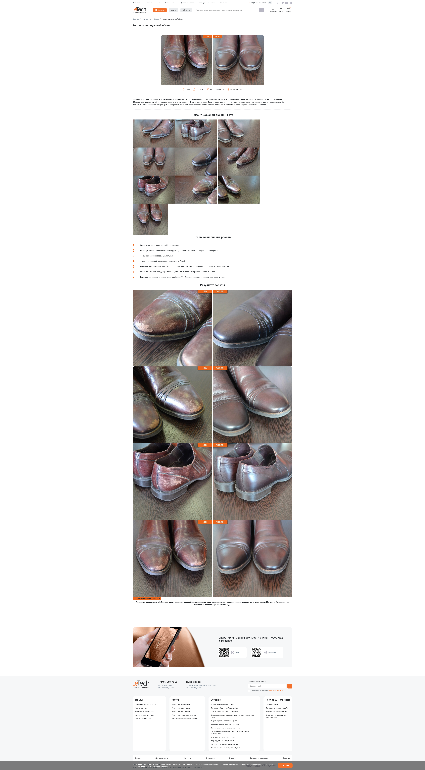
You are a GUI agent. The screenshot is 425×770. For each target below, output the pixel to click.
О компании (137, 3)
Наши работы (170, 3)
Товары (139, 699)
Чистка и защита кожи (143, 719)
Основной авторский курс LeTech (223, 704)
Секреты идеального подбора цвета (224, 721)
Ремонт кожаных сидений (181, 711)
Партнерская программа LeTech (277, 708)
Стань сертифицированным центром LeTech (276, 716)
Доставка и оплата (188, 3)
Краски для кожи (141, 708)
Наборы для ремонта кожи (145, 711)
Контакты (223, 3)
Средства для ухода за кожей (145, 704)
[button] (270, 2)
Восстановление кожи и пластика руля (225, 724)
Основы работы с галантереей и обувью (225, 748)
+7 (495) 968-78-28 (258, 3)
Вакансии (286, 758)
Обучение (216, 699)
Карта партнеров (272, 704)
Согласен (285, 765)
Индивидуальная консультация (222, 741)
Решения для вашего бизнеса (276, 711)
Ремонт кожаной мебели (181, 704)
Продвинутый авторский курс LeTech (224, 708)
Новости (150, 3)
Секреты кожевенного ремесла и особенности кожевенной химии (232, 716)
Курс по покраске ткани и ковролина (224, 711)
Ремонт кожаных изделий (181, 708)
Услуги (175, 699)
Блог (158, 3)
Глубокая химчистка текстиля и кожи (224, 744)
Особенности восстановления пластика (225, 728)
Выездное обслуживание (259, 758)
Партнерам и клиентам (206, 3)
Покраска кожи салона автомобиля (185, 719)
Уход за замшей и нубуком (144, 715)
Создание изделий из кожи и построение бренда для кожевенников (230, 733)
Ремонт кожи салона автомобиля (184, 715)
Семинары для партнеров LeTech (223, 737)
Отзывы (138, 758)
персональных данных (275, 690)
